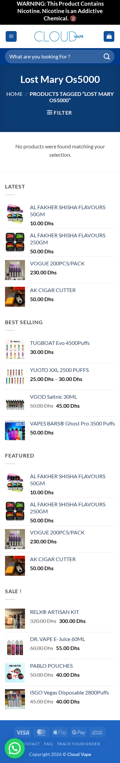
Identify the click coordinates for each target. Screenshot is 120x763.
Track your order (78, 743)
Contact (30, 743)
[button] (11, 36)
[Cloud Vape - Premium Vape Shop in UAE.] (60, 36)
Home (14, 94)
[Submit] (107, 56)
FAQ (48, 743)
